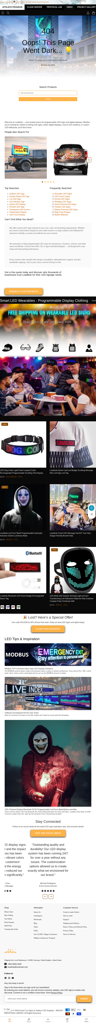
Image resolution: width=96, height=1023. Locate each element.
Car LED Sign (15, 199)
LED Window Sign (17, 202)
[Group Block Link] (48, 46)
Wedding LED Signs (62, 202)
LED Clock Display (17, 215)
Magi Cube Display (62, 212)
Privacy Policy (56, 993)
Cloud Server (34, 7)
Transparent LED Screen (19, 210)
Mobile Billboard (61, 215)
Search (48, 99)
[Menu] (2, 12)
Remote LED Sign (16, 207)
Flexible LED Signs (62, 207)
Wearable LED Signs (63, 194)
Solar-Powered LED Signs (65, 204)
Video (69, 7)
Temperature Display (18, 212)
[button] (91, 520)
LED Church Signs (62, 196)
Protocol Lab (54, 7)
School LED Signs (62, 199)
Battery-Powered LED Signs (66, 210)
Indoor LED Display (17, 204)
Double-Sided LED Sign (19, 196)
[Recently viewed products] (91, 508)
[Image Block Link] (48, 360)
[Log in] (88, 12)
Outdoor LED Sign (17, 194)
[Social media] (91, 514)
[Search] (8, 12)
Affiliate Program (12, 7)
